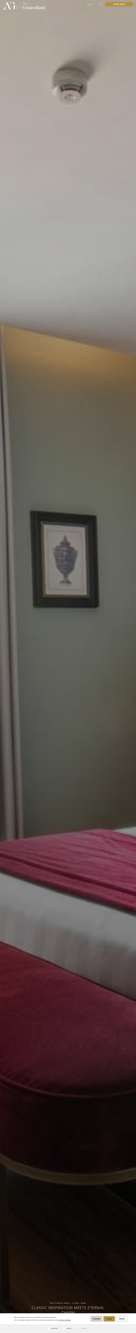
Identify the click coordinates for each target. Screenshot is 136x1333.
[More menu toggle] (100, 4)
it (92, 4)
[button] (90, 4)
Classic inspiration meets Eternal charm (68, 1310)
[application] (68, 1323)
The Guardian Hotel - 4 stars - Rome (68, 1303)
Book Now (119, 4)
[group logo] (10, 6)
